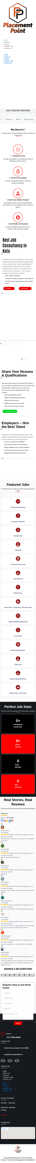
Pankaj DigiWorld (29, 1160)
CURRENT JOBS (8, 46)
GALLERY (6, 44)
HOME (6, 40)
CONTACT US (8, 48)
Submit (18, 1023)
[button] (18, 52)
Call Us (8, 1034)
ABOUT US (7, 42)
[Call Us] (3, 1034)
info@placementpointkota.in (13, 1054)
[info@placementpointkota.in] (2, 1053)
